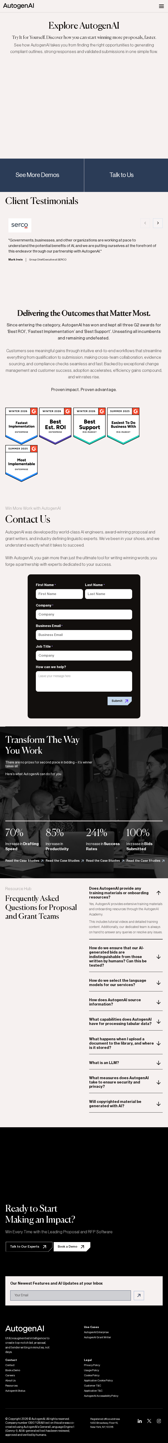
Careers (10, 1375)
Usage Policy (91, 1370)
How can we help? (51, 667)
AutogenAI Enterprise (96, 1332)
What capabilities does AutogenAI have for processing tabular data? (120, 1022)
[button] (145, 223)
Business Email (49, 626)
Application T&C (93, 1391)
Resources (11, 1385)
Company (44, 605)
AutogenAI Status (15, 1391)
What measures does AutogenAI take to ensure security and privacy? (119, 1082)
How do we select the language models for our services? (117, 983)
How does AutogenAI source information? (115, 1002)
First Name (46, 585)
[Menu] (161, 6)
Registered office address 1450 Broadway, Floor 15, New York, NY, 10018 (105, 1423)
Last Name (95, 585)
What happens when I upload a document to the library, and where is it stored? (121, 1043)
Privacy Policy (92, 1365)
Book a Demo (12, 1370)
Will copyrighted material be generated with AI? (115, 1104)
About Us (10, 1380)
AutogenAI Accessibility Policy (101, 1396)
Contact (10, 1365)
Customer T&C (92, 1385)
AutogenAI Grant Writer (97, 1337)
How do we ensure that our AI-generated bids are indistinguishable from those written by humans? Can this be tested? (118, 956)
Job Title (44, 646)
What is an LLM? (104, 1063)
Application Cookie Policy (98, 1380)
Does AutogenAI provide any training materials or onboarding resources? (119, 893)
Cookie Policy (91, 1375)
